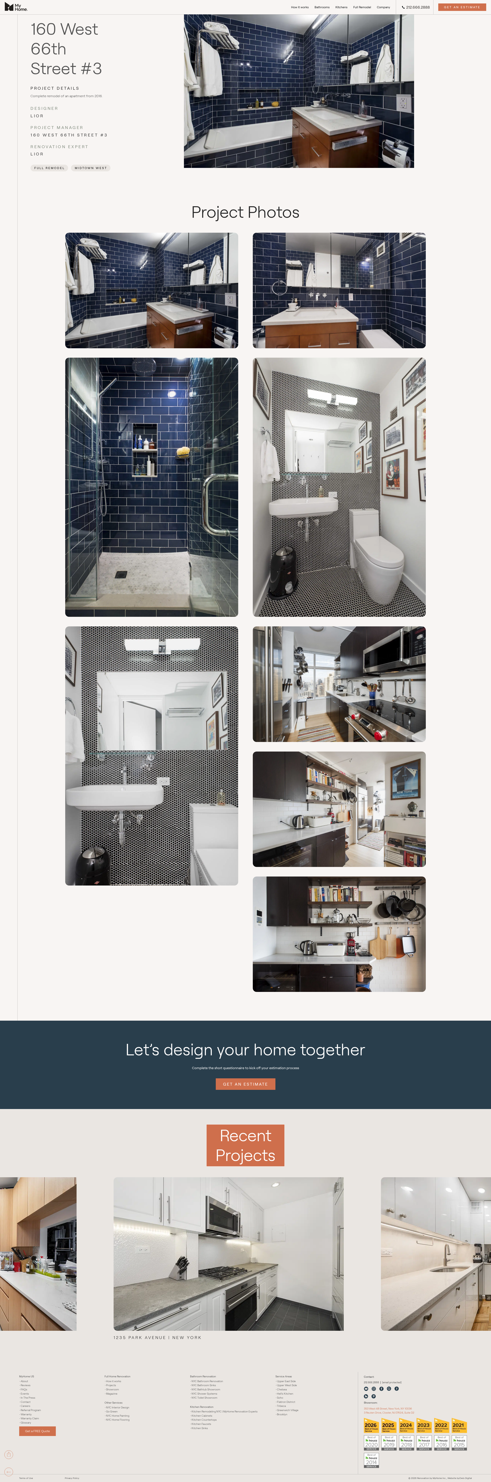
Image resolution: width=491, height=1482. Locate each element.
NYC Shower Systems (204, 1393)
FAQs (24, 1389)
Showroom (112, 1389)
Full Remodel (362, 7)
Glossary (26, 1422)
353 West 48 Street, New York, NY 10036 (388, 1408)
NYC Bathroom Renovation (207, 1381)
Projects (111, 1385)
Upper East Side (286, 1381)
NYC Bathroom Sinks (204, 1385)
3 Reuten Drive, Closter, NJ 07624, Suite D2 (389, 1412)
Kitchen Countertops (204, 1419)
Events (25, 1393)
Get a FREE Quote (37, 1431)
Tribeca (281, 1406)
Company (383, 7)
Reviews (25, 1385)
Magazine (111, 1393)
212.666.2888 (418, 7)
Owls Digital (465, 1478)
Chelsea (282, 1389)
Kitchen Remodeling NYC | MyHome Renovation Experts (225, 1411)
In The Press (28, 1397)
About (24, 1381)
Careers (25, 1406)
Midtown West (91, 168)
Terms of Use (26, 1478)
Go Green (112, 1411)
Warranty (26, 1414)
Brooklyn (282, 1414)
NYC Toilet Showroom (204, 1397)
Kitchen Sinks (200, 1428)
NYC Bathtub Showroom (206, 1389)
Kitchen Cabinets (202, 1415)
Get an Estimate (462, 7)
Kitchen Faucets (201, 1424)
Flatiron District (286, 1402)
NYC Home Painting (117, 1415)
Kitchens (341, 7)
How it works (300, 7)
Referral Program (31, 1410)
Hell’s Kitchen (285, 1393)
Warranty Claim (30, 1418)
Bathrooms (322, 7)
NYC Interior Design (117, 1407)
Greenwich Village (287, 1410)
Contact (25, 1402)
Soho (280, 1397)
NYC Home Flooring (117, 1419)
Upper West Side (287, 1385)
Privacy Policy (72, 1478)
